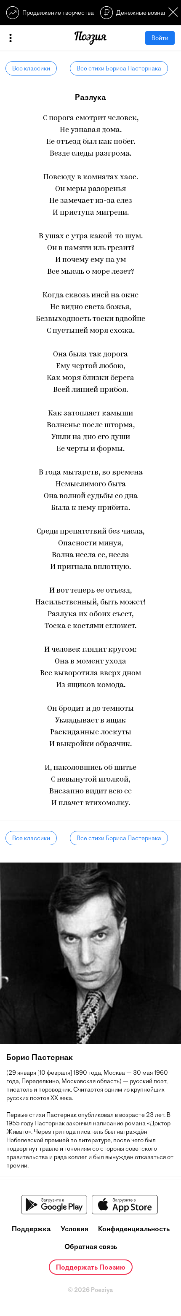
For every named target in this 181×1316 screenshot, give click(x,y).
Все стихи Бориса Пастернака (119, 68)
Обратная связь (90, 1246)
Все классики (31, 68)
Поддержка (31, 1228)
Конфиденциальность (134, 1228)
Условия (74, 1228)
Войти (160, 38)
